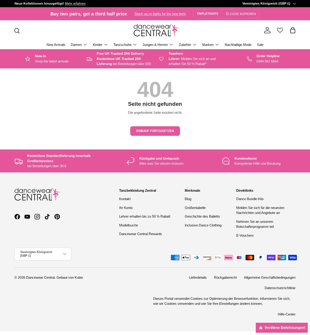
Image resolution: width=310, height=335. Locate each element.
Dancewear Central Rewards (140, 234)
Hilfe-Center (286, 314)
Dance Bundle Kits (250, 199)
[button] (293, 30)
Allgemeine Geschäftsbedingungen (269, 277)
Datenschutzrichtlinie (280, 288)
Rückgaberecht (225, 277)
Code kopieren (243, 14)
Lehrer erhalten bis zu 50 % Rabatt (144, 216)
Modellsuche (128, 225)
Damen (76, 45)
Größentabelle (195, 208)
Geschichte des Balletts (202, 216)
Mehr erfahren (75, 3)
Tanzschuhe (122, 45)
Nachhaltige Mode (238, 45)
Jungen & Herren (155, 45)
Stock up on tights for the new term (160, 14)
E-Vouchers (245, 235)
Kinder (97, 45)
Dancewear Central (40, 277)
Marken (208, 45)
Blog (188, 199)
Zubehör (185, 45)
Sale (260, 45)
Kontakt (124, 199)
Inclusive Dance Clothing (203, 225)
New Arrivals (56, 45)
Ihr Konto (126, 208)
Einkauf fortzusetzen (155, 131)
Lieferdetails (198, 277)
